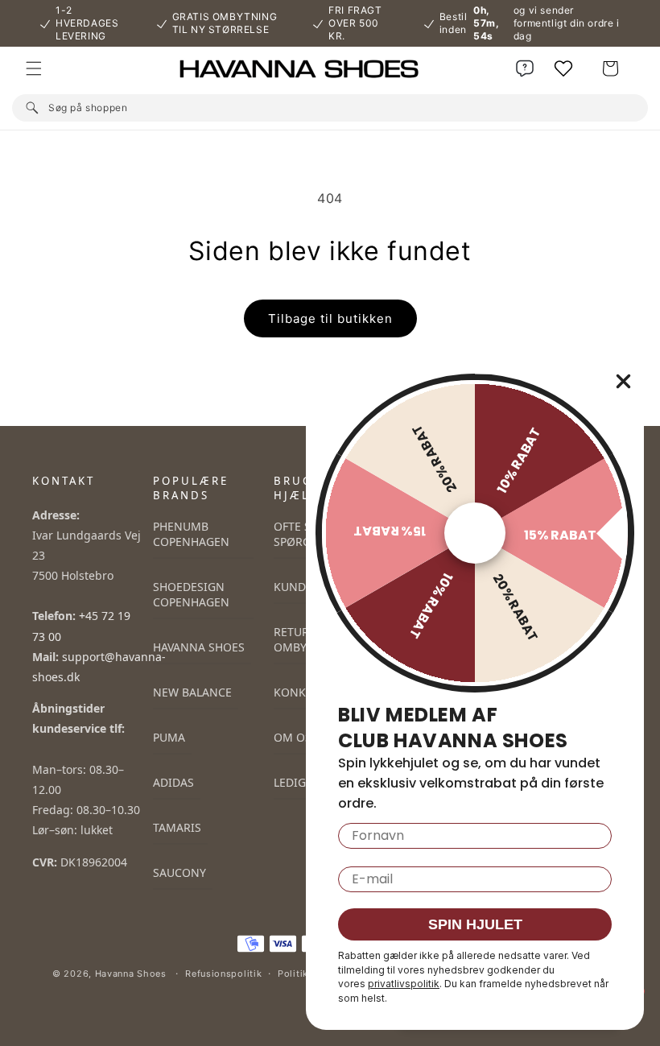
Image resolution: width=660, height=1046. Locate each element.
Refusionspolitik (223, 973)
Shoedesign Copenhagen (191, 594)
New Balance (192, 692)
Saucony (179, 872)
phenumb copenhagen (191, 534)
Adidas (173, 782)
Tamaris (177, 827)
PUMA (169, 737)
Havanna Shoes (199, 647)
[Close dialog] (623, 381)
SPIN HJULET (475, 924)
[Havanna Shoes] (330, 69)
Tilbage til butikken (330, 318)
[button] (34, 68)
